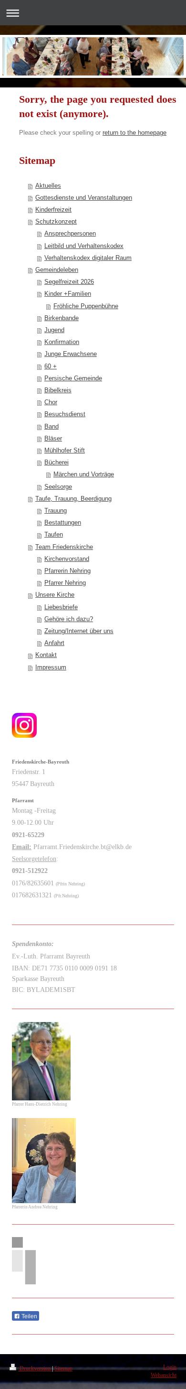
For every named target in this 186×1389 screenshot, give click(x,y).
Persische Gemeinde (73, 378)
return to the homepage (134, 132)
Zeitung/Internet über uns (79, 631)
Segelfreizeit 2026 (69, 282)
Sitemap (63, 1369)
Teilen (28, 1316)
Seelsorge (58, 487)
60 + (50, 366)
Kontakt (46, 655)
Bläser (53, 438)
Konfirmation (61, 342)
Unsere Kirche (54, 595)
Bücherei (56, 462)
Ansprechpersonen (70, 233)
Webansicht (163, 1375)
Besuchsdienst (64, 414)
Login (169, 1367)
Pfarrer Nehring (65, 583)
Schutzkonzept (56, 221)
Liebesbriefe (61, 607)
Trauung (55, 510)
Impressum (50, 667)
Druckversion (35, 1369)
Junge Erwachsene (70, 354)
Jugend (54, 330)
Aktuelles (48, 186)
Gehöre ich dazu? (68, 619)
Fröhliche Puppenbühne (85, 306)
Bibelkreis (58, 390)
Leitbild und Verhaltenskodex (84, 246)
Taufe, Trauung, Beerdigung (73, 498)
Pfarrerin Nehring (67, 571)
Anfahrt (54, 643)
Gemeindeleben (56, 270)
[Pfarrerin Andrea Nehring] (44, 1160)
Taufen (53, 534)
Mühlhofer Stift (64, 450)
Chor (50, 402)
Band (51, 426)
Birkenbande (61, 318)
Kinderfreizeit (53, 209)
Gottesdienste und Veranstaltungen (83, 197)
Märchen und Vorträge (83, 474)
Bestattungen (62, 522)
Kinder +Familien (67, 294)
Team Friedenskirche (64, 547)
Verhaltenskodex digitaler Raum (88, 258)
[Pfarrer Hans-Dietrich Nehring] (41, 1061)
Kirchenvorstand (66, 559)
